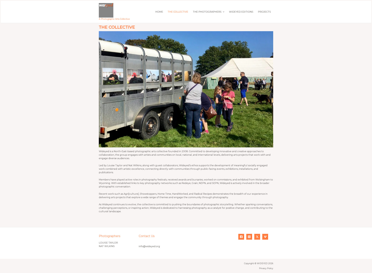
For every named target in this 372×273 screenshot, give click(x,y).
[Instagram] (249, 237)
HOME (159, 11)
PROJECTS (264, 11)
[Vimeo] (265, 237)
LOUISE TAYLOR (108, 242)
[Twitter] (257, 237)
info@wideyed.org (149, 246)
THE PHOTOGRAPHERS (207, 11)
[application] (222, 11)
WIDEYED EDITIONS (241, 11)
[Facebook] (241, 237)
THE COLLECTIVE (178, 11)
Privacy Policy (266, 268)
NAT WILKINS (107, 246)
